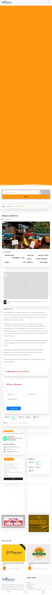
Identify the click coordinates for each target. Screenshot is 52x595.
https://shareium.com (13, 447)
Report (13, 478)
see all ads (12, 440)
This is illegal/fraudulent (12, 464)
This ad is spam (9, 465)
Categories (30, 584)
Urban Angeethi (10, 216)
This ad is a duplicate (11, 467)
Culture (11, 422)
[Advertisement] (39, 499)
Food (15, 422)
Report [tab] (10, 459)
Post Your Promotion (34, 589)
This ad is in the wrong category (11, 469)
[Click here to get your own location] (39, 192)
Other (6, 475)
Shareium (11, 437)
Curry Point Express (36, 563)
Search (26, 196)
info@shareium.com (12, 451)
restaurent (25, 422)
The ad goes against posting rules (12, 473)
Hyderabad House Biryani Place (14, 564)
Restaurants (10, 206)
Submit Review (14, 408)
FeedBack (30, 587)
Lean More (43, 262)
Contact (29, 586)
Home (29, 582)
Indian (19, 422)
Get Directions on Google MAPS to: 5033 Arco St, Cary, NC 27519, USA (27, 302)
